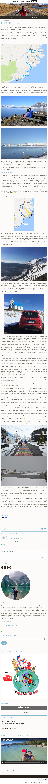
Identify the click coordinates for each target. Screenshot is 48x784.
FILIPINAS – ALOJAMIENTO (8, 721)
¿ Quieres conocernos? (9, 603)
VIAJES (12, 17)
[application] (24, 751)
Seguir (4, 643)
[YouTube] (10, 567)
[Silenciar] (43, 762)
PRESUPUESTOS (19, 17)
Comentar (43, 557)
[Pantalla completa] (45, 762)
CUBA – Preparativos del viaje (8, 728)
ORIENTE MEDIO (33, 17)
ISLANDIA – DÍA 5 (42, 529)
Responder (43, 544)
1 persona (8, 544)
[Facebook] (2, 567)
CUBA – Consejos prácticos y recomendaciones (13, 723)
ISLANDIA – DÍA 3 (5, 529)
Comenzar (34, 1)
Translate (12, 771)
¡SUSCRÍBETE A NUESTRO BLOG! (11, 635)
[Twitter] (5, 567)
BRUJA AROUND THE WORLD (24, 10)
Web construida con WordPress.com (23, 776)
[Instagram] (8, 567)
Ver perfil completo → (6, 621)
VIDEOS (26, 17)
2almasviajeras (10, 537)
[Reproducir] (2, 762)
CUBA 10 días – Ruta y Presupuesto (10, 731)
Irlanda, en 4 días (5, 726)
